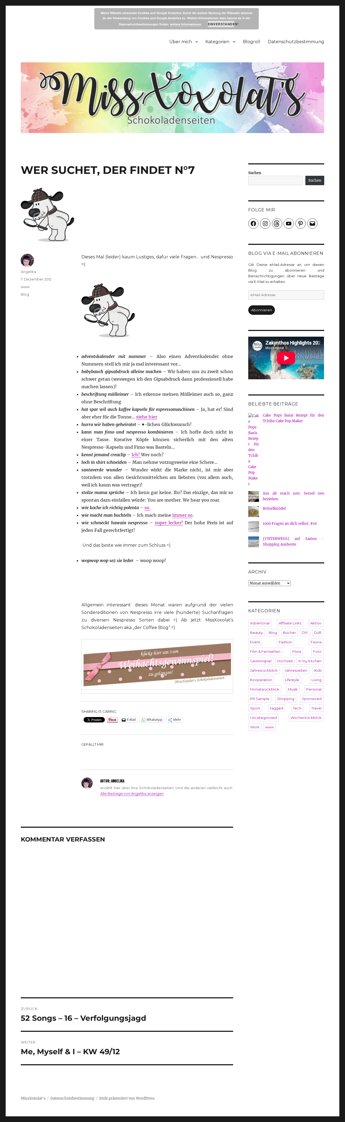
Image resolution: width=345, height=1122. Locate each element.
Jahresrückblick (264, 670)
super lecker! (169, 522)
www (25, 287)
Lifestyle (292, 680)
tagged (276, 708)
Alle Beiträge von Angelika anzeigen (132, 793)
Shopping (285, 699)
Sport (255, 708)
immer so (182, 515)
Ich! (136, 454)
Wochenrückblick (306, 717)
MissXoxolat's (33, 1098)
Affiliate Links (290, 623)
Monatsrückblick (264, 689)
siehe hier (146, 417)
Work (255, 727)
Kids (318, 670)
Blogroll (251, 41)
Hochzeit (285, 661)
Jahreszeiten (296, 670)
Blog (25, 294)
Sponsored (312, 699)
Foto (317, 651)
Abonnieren (261, 310)
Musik (293, 689)
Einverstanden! (221, 24)
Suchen (254, 173)
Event (255, 642)
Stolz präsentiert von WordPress (127, 1098)
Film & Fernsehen (265, 651)
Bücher (289, 632)
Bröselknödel (274, 508)
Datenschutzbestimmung (296, 41)
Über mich (180, 41)
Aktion (316, 623)
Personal (314, 689)
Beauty (256, 632)
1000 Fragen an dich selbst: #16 (290, 523)
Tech (297, 708)
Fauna (316, 642)
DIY (305, 632)
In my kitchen (310, 661)
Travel (316, 708)
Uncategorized (263, 717)
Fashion (285, 642)
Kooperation (261, 680)
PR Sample (260, 699)
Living (317, 680)
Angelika (28, 271)
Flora (296, 651)
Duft (318, 632)
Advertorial (260, 623)
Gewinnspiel (260, 661)
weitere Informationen (185, 24)
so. (147, 507)
